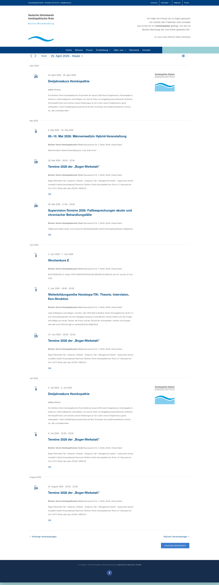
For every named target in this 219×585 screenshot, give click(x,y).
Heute (44, 56)
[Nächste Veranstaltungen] (35, 56)
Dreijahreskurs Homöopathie (68, 81)
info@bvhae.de (66, 3)
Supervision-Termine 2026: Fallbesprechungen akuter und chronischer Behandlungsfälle (90, 212)
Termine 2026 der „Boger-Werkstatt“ (74, 166)
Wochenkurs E (58, 260)
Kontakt (138, 565)
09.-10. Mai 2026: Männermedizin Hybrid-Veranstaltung (87, 136)
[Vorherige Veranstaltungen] (31, 56)
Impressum (131, 565)
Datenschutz (121, 565)
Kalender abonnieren (175, 545)
